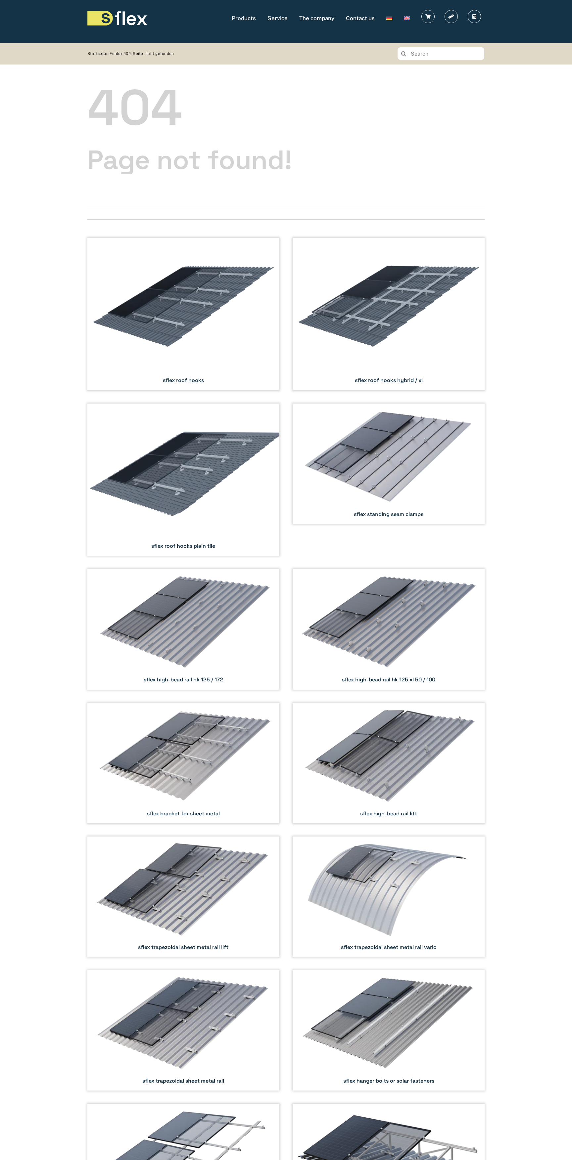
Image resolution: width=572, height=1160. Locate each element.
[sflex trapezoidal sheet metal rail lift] (183, 897)
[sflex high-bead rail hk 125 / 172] (183, 629)
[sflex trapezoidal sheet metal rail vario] (389, 897)
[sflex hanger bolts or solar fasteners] (389, 1030)
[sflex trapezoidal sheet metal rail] (183, 1030)
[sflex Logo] (117, 13)
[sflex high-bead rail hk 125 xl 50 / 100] (389, 629)
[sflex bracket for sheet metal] (183, 763)
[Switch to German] (389, 18)
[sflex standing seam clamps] (389, 464)
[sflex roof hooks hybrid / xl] (389, 314)
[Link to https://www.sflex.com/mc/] (474, 16)
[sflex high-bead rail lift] (389, 763)
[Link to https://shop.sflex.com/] (428, 16)
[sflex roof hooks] (183, 314)
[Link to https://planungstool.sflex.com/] (451, 16)
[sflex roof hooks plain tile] (183, 480)
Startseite (97, 53)
